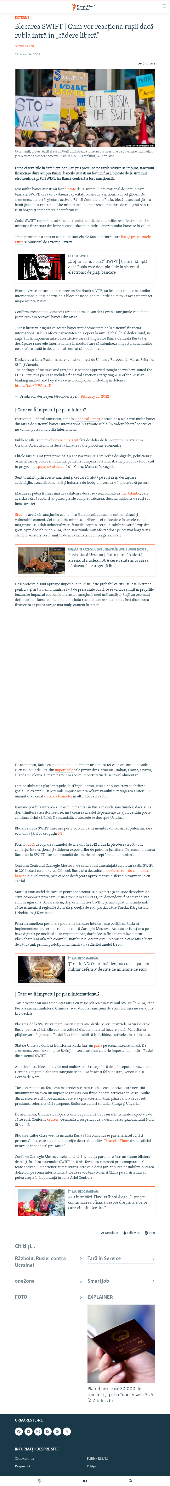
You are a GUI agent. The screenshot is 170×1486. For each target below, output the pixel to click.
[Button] (146, 63)
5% (60, 834)
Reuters (52, 1120)
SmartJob (98, 1281)
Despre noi (22, 1466)
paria (98, 1046)
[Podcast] (39, 1481)
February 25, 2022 (95, 397)
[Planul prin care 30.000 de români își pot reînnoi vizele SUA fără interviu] (121, 1344)
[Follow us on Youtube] (28, 1431)
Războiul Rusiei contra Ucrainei (40, 1262)
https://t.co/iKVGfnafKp (34, 386)
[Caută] (130, 1481)
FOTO (21, 1297)
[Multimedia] (85, 1481)
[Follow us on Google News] (57, 1431)
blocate (70, 189)
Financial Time (116, 1141)
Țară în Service (104, 1259)
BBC (30, 845)
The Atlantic (130, 494)
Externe (22, 18)
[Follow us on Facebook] (19, 1431)
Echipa (92, 1466)
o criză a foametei (58, 796)
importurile (64, 770)
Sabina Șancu (24, 46)
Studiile (21, 515)
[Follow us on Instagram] (38, 1431)
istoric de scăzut (65, 440)
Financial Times (87, 419)
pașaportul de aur (52, 467)
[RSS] (48, 1431)
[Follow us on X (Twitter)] (67, 1431)
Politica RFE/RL (97, 1458)
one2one (25, 1281)
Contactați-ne (24, 1458)
